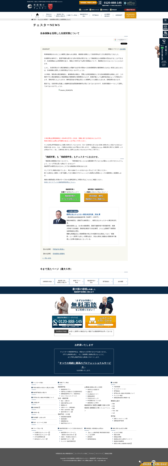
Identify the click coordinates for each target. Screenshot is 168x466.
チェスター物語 (118, 395)
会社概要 (120, 281)
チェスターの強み (38, 382)
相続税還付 (64, 419)
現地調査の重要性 (59, 254)
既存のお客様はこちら (166, 50)
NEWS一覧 (36, 412)
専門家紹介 (106, 281)
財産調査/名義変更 (66, 416)
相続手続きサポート (66, 423)
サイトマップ (99, 453)
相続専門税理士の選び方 (40, 392)
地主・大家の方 (65, 401)
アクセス (91, 453)
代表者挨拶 (117, 386)
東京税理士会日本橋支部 (75, 217)
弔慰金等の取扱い (59, 249)
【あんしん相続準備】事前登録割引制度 (99, 432)
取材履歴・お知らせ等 (39, 417)
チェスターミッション (120, 389)
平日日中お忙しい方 (93, 398)
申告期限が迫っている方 (94, 400)
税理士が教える (122, 443)
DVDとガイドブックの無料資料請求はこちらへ (60, 182)
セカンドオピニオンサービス (69, 396)
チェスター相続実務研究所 (68, 441)
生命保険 (123, 49)
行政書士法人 (41, 432)
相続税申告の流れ (91, 281)
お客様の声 (36, 402)
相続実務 (66, 439)
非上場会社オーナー (93, 394)
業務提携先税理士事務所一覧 (122, 397)
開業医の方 (64, 405)
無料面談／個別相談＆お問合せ (94, 428)
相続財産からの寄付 (93, 403)
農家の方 (90, 392)
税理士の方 (94, 9)
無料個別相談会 (92, 439)
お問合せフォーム (96, 147)
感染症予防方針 (130, 9)
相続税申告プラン (66, 389)
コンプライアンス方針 (81, 453)
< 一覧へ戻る (46, 258)
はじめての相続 (118, 432)
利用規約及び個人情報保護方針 (64, 453)
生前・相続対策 (63, 398)
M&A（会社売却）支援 (67, 409)
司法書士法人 (41, 434)
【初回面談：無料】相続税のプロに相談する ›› (95, 197)
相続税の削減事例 (119, 441)
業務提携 (114, 9)
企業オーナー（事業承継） (68, 407)
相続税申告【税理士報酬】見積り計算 (97, 405)
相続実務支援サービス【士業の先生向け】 (71, 428)
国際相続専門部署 (119, 420)
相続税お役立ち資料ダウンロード (123, 439)
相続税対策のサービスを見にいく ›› (70, 197)
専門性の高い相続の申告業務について (43, 397)
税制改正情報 (117, 437)
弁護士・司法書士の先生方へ (69, 437)
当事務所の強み (47, 281)
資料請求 (90, 437)
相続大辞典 (117, 434)
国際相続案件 (91, 396)
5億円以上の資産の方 (93, 389)
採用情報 (104, 9)
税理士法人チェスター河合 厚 (83, 214)
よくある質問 (84, 9)
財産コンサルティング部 (120, 418)
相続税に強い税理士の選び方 (62, 281)
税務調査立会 (64, 421)
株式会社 (40, 439)
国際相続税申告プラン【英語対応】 (71, 393)
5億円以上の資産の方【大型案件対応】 (72, 391)
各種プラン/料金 (76, 281)
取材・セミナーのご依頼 (40, 422)
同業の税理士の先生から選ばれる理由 (43, 387)
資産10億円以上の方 (66, 403)
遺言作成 (66, 412)
